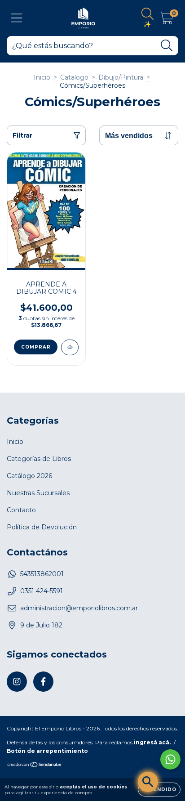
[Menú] (17, 18)
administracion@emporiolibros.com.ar (79, 608)
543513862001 (42, 574)
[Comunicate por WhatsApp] (170, 759)
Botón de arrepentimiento (47, 750)
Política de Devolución (42, 527)
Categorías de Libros (39, 459)
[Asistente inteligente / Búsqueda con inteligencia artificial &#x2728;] (148, 782)
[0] (166, 20)
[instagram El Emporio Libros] (17, 681)
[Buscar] (166, 45)
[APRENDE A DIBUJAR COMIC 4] (70, 347)
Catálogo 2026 (29, 476)
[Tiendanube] (35, 765)
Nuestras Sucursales (38, 493)
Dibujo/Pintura (120, 77)
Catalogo (74, 77)
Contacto (21, 510)
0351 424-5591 (41, 591)
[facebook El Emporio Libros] (43, 681)
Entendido (159, 789)
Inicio (42, 77)
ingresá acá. (152, 742)
